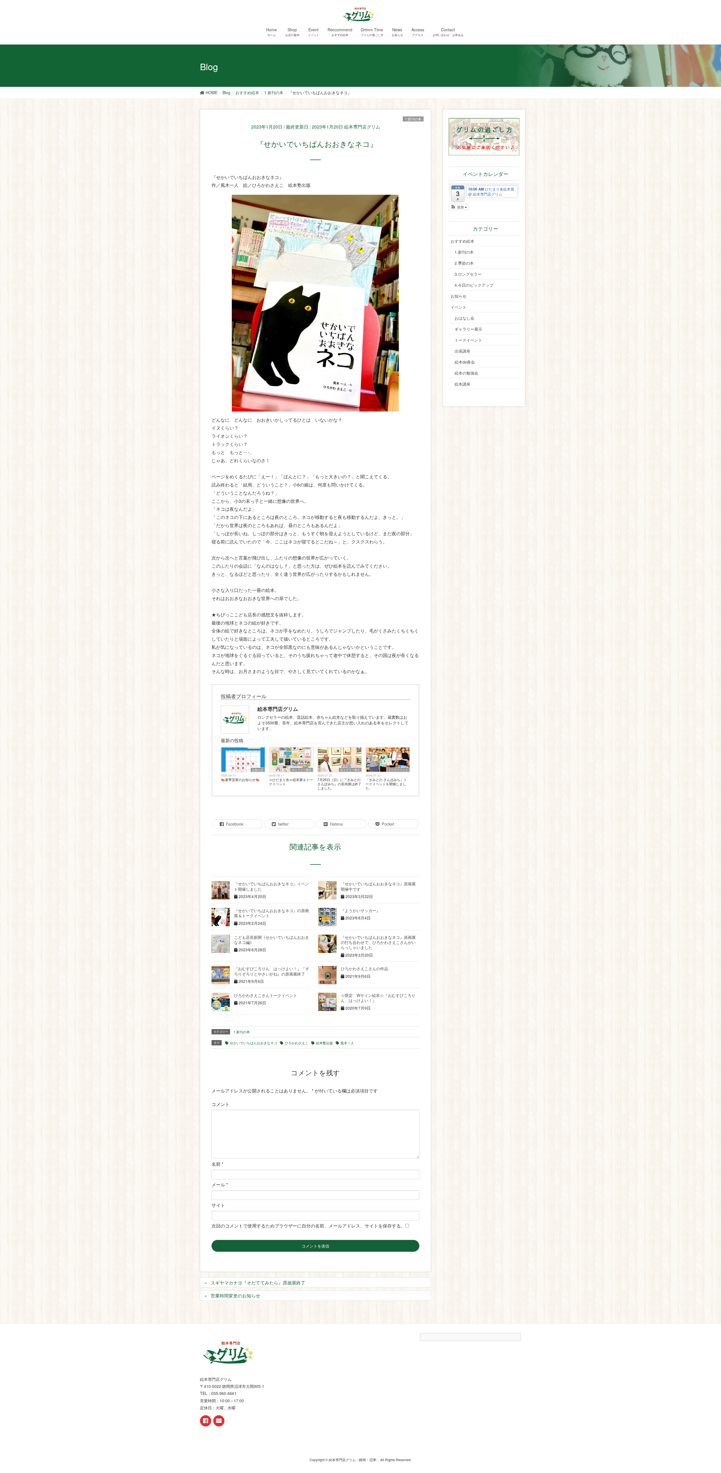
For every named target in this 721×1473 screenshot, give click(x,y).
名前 (217, 1164)
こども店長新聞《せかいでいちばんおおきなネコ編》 (271, 939)
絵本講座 (462, 384)
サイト (218, 1205)
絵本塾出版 (324, 1042)
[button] (458, 207)
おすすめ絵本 (462, 241)
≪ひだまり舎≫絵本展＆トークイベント (291, 781)
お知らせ (257, 770)
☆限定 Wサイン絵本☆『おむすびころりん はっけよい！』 (378, 997)
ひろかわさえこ (296, 1042)
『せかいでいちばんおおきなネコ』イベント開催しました (271, 886)
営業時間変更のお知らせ (235, 1295)
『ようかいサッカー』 (360, 910)
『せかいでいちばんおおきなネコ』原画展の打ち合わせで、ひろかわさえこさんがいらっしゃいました (378, 942)
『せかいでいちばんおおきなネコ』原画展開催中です (378, 886)
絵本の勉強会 (466, 373)
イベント (458, 307)
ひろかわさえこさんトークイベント (265, 995)
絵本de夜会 (465, 362)
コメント (221, 1104)
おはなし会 (464, 318)
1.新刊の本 (413, 118)
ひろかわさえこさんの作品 (364, 968)
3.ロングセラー (468, 274)
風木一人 (347, 1042)
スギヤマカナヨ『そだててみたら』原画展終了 (258, 1282)
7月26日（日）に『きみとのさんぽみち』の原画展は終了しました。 (339, 783)
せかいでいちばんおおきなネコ (253, 1042)
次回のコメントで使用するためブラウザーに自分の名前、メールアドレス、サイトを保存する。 (308, 1225)
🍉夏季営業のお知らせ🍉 (240, 779)
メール (220, 1184)
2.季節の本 (464, 263)
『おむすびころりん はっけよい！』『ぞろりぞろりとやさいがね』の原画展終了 (271, 971)
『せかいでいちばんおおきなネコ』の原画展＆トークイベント (271, 913)
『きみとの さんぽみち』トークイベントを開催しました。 (386, 783)
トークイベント (398, 770)
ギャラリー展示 (301, 770)
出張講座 (462, 351)
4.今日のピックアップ (474, 285)
